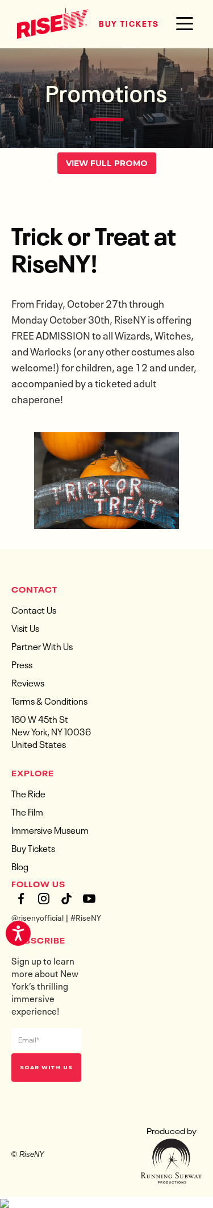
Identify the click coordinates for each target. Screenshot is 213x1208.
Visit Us (25, 627)
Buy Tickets (129, 22)
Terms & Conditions (49, 700)
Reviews (27, 682)
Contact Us (33, 609)
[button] (185, 24)
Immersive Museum (50, 829)
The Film (27, 811)
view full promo (107, 163)
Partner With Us (42, 645)
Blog (19, 865)
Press (21, 663)
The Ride (28, 793)
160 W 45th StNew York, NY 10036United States (51, 731)
